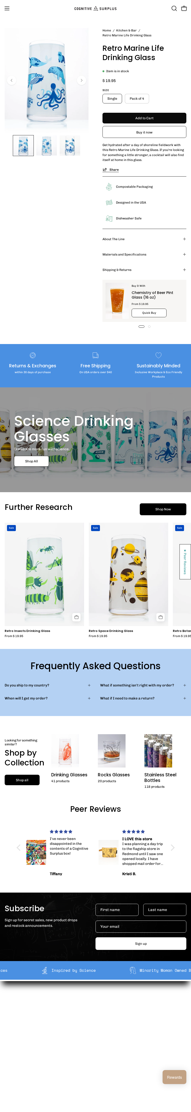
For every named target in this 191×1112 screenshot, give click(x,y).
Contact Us (14, 1064)
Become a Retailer (115, 1013)
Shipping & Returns (116, 270)
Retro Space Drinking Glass (111, 631)
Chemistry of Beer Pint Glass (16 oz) (152, 295)
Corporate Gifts (113, 1005)
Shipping (12, 1042)
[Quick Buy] (76, 617)
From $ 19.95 (14, 636)
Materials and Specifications (124, 254)
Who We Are (110, 998)
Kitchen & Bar (126, 30)
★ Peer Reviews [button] (185, 561)
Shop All (31, 461)
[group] (95, 580)
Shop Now (163, 509)
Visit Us (11, 1072)
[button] (174, 8)
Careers (107, 1020)
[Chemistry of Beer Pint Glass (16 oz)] (117, 301)
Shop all (22, 780)
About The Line (113, 239)
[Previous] (11, 80)
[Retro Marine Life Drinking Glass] (23, 145)
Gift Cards (13, 1057)
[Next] (81, 80)
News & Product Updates (121, 1027)
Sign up (141, 943)
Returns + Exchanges (22, 1050)
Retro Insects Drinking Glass (27, 631)
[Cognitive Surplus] (95, 8)
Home (106, 30)
